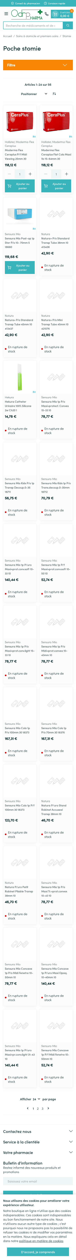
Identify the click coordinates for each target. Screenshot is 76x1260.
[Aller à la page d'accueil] (27, 14)
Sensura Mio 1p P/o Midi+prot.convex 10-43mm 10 (54, 650)
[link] (28, 1108)
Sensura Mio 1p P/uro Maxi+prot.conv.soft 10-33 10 (19, 569)
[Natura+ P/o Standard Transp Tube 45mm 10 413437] (19, 295)
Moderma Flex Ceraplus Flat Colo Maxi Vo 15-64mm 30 (56, 154)
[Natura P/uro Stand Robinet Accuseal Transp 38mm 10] (56, 780)
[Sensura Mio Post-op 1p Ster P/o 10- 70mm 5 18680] (19, 213)
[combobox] (33, 25)
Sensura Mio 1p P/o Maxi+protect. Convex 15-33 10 (55, 405)
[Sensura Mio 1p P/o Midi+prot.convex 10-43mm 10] (56, 621)
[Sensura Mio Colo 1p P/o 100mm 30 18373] (19, 703)
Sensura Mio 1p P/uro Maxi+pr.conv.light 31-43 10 (20, 1054)
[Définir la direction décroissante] (54, 93)
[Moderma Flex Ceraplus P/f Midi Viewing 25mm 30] (19, 121)
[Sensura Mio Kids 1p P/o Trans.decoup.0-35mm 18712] (56, 458)
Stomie (67, 36)
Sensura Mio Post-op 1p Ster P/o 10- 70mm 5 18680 (19, 242)
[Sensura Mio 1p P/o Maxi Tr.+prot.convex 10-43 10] (56, 862)
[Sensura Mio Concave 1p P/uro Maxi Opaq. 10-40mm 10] (56, 944)
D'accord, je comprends (38, 1252)
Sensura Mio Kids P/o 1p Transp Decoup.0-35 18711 (19, 487)
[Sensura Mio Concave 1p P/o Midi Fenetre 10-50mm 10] (19, 944)
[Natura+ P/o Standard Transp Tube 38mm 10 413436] (56, 213)
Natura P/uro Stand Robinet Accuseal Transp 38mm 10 (53, 809)
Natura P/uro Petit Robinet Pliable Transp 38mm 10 (19, 891)
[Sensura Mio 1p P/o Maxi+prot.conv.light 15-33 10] (19, 621)
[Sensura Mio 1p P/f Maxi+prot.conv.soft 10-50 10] (56, 540)
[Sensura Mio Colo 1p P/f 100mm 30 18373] (19, 780)
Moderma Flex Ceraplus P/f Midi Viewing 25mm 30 (16, 154)
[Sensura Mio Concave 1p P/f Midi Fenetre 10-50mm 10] (56, 1025)
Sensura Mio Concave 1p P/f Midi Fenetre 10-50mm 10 (55, 1054)
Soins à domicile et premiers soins (37, 36)
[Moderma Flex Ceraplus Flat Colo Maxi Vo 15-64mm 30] (56, 121)
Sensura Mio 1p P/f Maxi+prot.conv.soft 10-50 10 (55, 569)
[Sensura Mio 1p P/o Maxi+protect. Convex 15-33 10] (56, 377)
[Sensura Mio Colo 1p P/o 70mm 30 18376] (56, 703)
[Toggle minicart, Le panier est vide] (55, 14)
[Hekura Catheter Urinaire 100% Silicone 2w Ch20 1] (19, 377)
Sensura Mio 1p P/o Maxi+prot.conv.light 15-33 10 (20, 650)
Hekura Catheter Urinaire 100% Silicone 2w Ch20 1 (18, 405)
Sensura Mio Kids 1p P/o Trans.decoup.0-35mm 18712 (56, 487)
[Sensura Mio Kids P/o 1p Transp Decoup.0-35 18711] (19, 458)
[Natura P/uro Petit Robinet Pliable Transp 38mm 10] (19, 862)
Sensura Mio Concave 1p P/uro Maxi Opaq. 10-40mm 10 (55, 973)
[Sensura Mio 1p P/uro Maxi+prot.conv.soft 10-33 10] (19, 540)
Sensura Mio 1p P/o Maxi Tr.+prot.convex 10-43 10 (54, 891)
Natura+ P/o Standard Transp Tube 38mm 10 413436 (55, 242)
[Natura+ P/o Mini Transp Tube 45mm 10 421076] (56, 295)
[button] (38, 65)
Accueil (7, 36)
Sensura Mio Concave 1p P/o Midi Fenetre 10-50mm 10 (19, 973)
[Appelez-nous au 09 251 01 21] (47, 14)
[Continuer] (47, 1108)
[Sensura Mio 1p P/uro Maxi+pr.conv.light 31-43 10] (19, 1025)
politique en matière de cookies (41, 1241)
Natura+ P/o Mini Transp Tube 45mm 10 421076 (54, 324)
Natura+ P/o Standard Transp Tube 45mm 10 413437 (19, 324)
